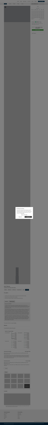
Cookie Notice (22, 213)
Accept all (28, 216)
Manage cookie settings (24, 214)
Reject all (20, 216)
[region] (24, 213)
